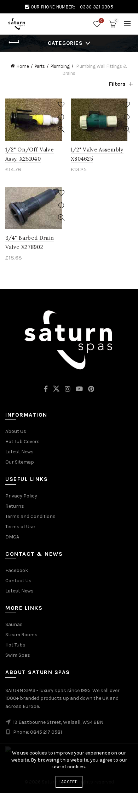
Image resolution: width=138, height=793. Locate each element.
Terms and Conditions (30, 516)
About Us (15, 431)
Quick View (61, 129)
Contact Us (18, 581)
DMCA (12, 537)
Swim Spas (17, 655)
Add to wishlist (61, 105)
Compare (61, 117)
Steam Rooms (21, 635)
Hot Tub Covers (22, 442)
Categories (65, 43)
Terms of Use (20, 527)
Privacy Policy (21, 496)
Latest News (19, 452)
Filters (117, 84)
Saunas (14, 624)
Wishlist (101, 21)
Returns (14, 506)
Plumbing (60, 66)
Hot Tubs (15, 645)
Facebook (16, 570)
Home (23, 66)
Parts (40, 66)
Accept (69, 781)
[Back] (14, 42)
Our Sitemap (19, 462)
